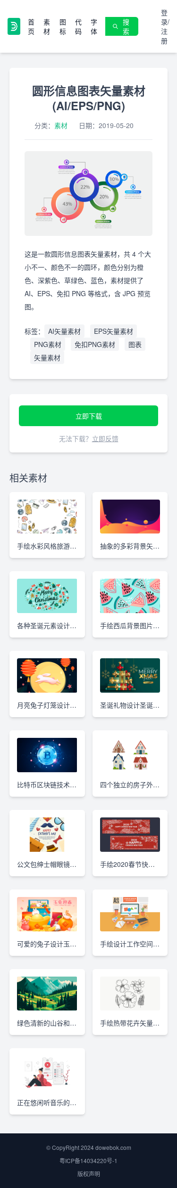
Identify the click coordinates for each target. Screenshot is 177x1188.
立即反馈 (105, 438)
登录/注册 (165, 26)
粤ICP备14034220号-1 (88, 1160)
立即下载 (89, 415)
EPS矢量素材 (113, 331)
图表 (135, 344)
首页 (31, 26)
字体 (94, 26)
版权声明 (88, 1174)
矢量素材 (47, 357)
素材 (46, 26)
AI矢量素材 (64, 331)
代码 (78, 26)
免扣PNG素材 (95, 344)
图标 (62, 26)
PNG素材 (47, 344)
